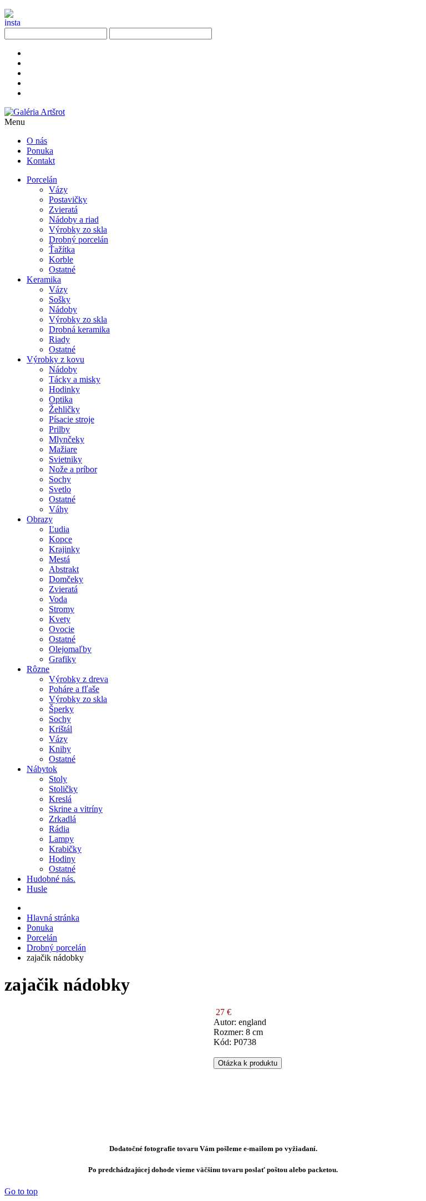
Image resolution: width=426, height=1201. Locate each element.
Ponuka (40, 927)
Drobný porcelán (56, 947)
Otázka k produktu (247, 1063)
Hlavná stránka (53, 917)
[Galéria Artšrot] (34, 112)
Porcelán (42, 937)
